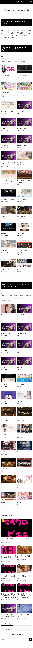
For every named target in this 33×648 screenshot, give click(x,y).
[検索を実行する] (30, 639)
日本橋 (4, 61)
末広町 (23, 298)
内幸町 (17, 298)
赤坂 (28, 59)
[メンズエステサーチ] (17, 2)
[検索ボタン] (31, 2)
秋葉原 (4, 59)
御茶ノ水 (10, 298)
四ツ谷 (16, 59)
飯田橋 (23, 59)
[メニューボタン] (2, 2)
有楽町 (4, 300)
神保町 (10, 61)
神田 (11, 59)
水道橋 (16, 61)
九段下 (22, 61)
